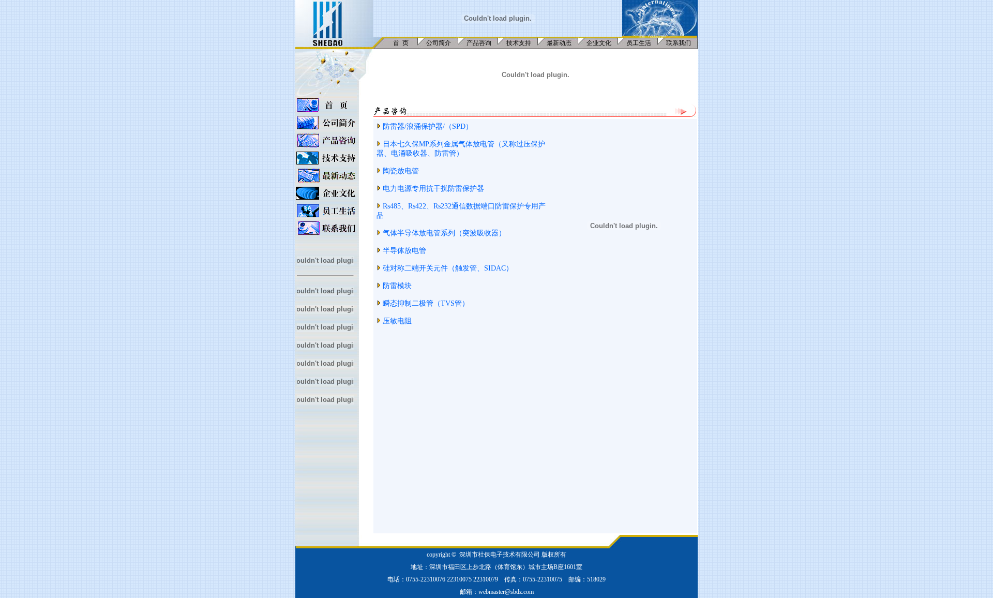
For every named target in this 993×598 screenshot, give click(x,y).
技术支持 (518, 43)
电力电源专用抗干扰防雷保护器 (433, 188)
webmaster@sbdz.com (506, 591)
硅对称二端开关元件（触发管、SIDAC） (448, 268)
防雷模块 (397, 286)
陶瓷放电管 (401, 171)
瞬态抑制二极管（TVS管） (426, 303)
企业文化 (598, 43)
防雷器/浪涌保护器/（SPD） (428, 126)
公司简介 (438, 43)
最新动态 (559, 43)
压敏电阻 (397, 321)
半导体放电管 (404, 251)
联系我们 (678, 43)
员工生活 (638, 43)
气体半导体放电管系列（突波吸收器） (444, 233)
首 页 (401, 43)
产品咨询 (479, 43)
